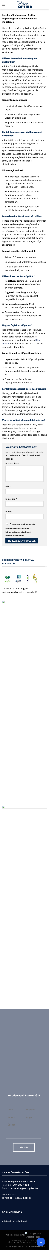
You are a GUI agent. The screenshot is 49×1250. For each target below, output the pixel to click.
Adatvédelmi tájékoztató (24, 1240)
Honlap (8, 511)
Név (8, 486)
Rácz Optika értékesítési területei (25, 1242)
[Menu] (3, 4)
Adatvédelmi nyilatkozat (14, 1221)
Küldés (24, 1147)
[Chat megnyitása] (41, 1242)
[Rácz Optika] (24, 4)
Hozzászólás (12, 463)
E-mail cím (11, 499)
